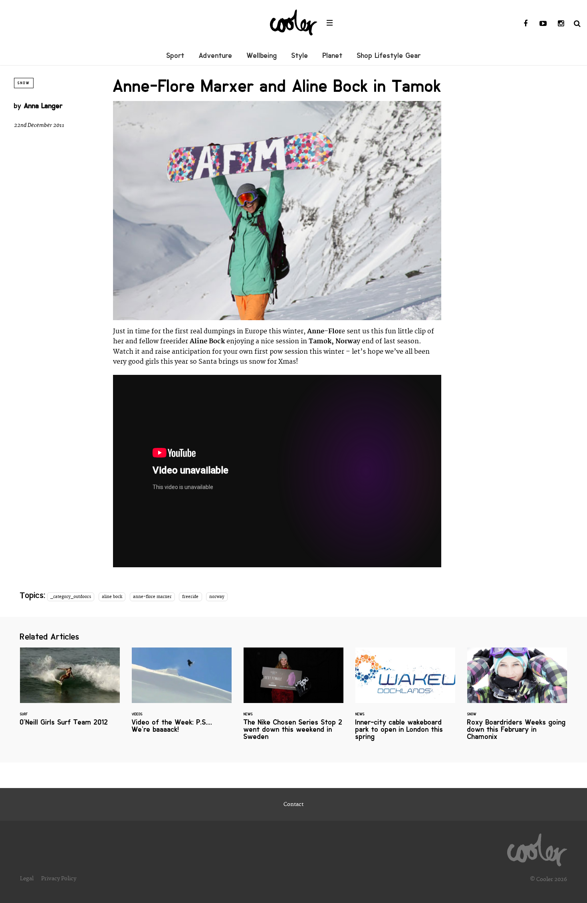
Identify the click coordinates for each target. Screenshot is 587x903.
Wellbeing (262, 55)
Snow (24, 83)
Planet (333, 55)
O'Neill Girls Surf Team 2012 (70, 692)
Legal (27, 878)
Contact (293, 804)
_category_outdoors (70, 596)
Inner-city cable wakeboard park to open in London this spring (405, 699)
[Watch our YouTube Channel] (543, 24)
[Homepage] (537, 848)
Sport (175, 55)
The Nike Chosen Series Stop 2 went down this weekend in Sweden (293, 699)
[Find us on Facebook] (525, 24)
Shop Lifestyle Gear (389, 55)
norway (216, 596)
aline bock (112, 596)
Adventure (215, 55)
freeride (190, 596)
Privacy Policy (58, 878)
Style (300, 55)
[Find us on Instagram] (560, 24)
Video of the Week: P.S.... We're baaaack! (182, 695)
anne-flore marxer (152, 596)
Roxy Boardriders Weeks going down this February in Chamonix (517, 699)
